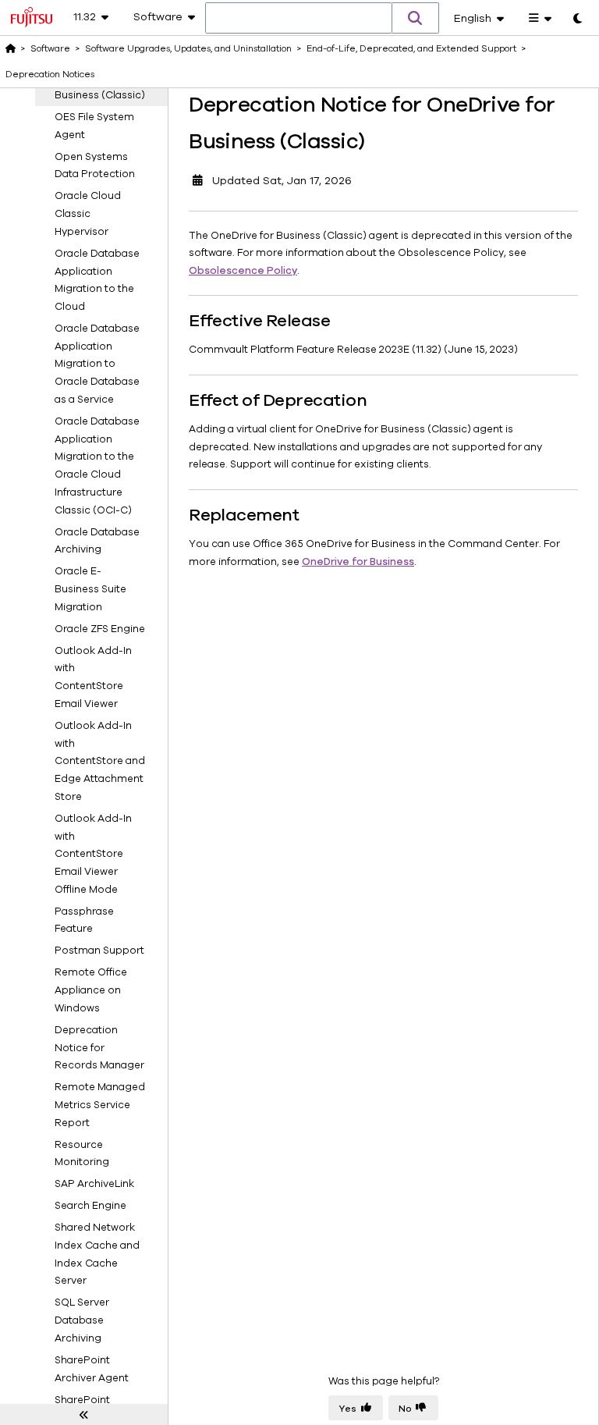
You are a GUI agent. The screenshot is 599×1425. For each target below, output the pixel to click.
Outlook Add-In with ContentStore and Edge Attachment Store (100, 761)
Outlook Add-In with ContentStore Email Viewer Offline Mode (93, 854)
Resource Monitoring (82, 1154)
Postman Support (99, 950)
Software (50, 48)
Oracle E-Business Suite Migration (90, 589)
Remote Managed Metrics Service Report (100, 1105)
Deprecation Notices (49, 74)
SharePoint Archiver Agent (92, 1369)
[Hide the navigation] (84, 1415)
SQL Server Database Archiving (82, 1320)
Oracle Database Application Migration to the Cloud (97, 280)
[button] (415, 18)
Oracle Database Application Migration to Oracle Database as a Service (97, 364)
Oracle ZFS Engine (100, 629)
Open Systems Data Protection (95, 166)
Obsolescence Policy (243, 271)
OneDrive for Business (358, 562)
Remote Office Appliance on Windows (91, 990)
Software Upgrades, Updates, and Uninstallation (188, 48)
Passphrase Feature (84, 920)
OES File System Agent (94, 126)
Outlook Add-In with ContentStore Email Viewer (93, 677)
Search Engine (90, 1206)
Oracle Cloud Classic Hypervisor (88, 214)
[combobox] (299, 18)
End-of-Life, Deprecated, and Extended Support (411, 48)
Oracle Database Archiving (97, 541)
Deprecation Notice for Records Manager (99, 1048)
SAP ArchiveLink (94, 1184)
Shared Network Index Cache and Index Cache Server (97, 1254)
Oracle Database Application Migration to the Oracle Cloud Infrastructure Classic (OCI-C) (97, 465)
